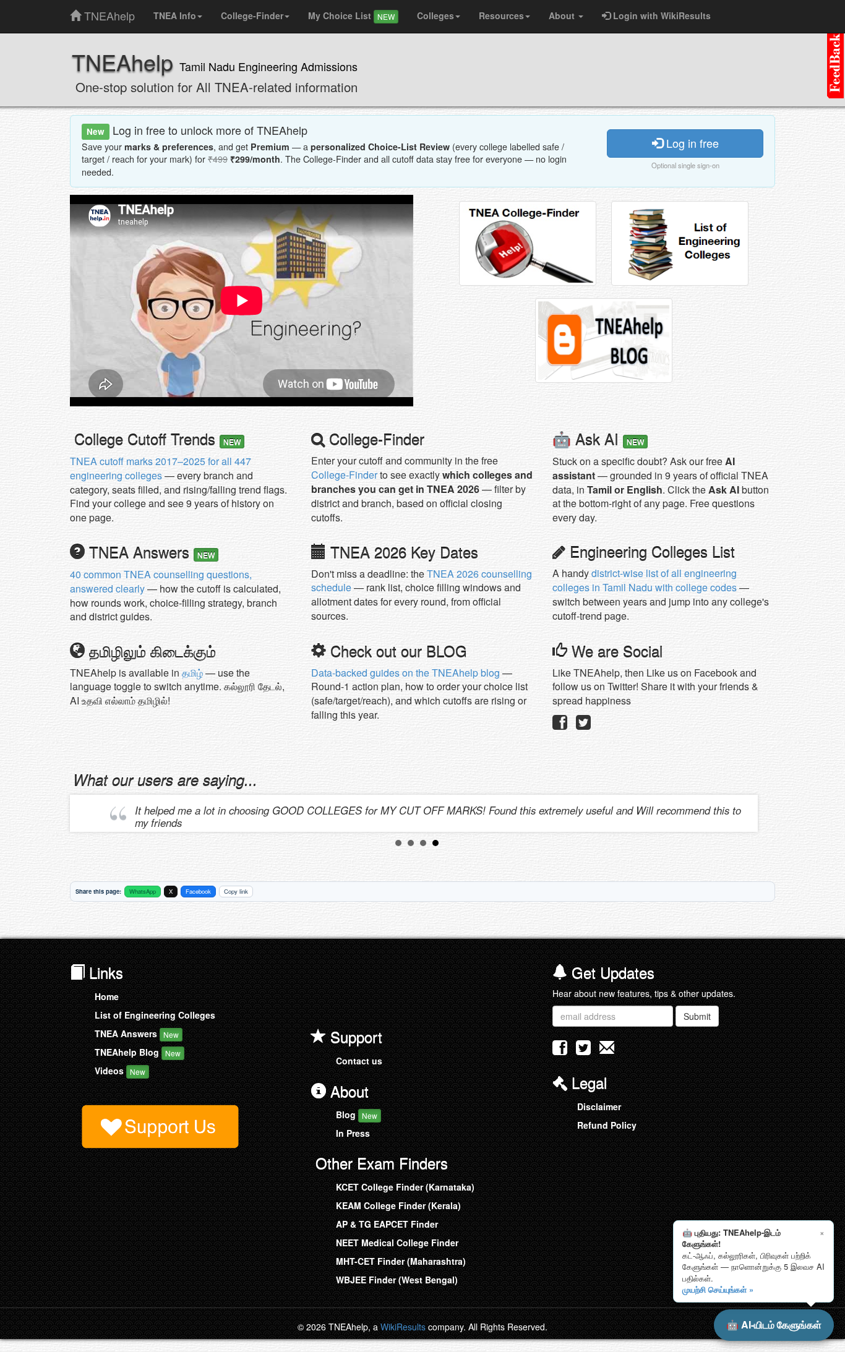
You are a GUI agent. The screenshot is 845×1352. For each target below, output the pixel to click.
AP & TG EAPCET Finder (387, 1224)
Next (745, 813)
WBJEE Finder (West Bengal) (397, 1279)
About (563, 15)
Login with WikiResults (661, 15)
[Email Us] (606, 1047)
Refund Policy (607, 1125)
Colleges (435, 15)
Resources (501, 15)
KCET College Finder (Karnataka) (405, 1187)
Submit (697, 1016)
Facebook (198, 891)
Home (107, 996)
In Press (353, 1133)
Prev (89, 813)
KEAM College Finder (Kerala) (398, 1205)
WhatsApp (142, 891)
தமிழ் (192, 672)
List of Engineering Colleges (155, 1015)
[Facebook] (559, 725)
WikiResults (403, 1326)
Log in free (691, 143)
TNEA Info (174, 15)
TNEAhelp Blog (138, 1052)
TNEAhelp (108, 13)
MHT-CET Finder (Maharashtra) (401, 1261)
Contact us (359, 1061)
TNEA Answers (137, 1033)
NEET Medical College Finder (397, 1242)
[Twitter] (583, 725)
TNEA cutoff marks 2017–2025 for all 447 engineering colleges (160, 468)
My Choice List (351, 15)
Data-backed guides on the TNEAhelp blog (405, 672)
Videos (120, 1070)
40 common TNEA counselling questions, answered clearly (161, 581)
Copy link (236, 891)
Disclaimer (599, 1106)
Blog (356, 1114)
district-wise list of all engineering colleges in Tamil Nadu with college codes (644, 580)
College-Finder (252, 15)
